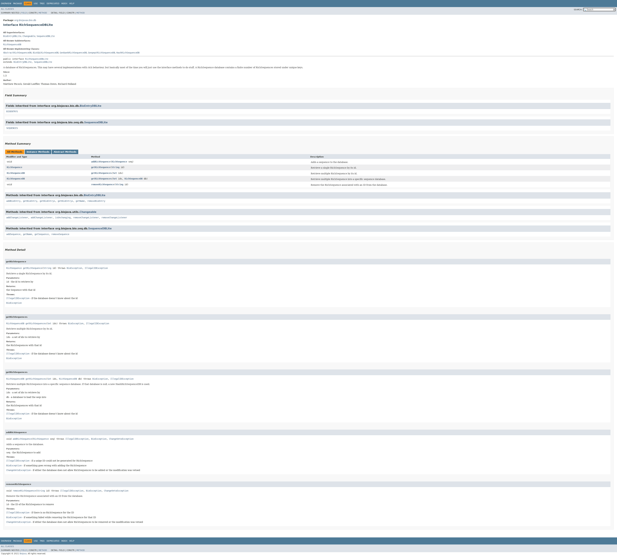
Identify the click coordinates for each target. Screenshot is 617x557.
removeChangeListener (86, 217)
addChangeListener (17, 217)
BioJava (23, 554)
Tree (42, 3)
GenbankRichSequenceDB (73, 52)
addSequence (13, 234)
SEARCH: (578, 10)
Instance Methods (38, 152)
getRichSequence (100, 167)
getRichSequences (101, 173)
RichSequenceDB (12, 44)
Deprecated (53, 3)
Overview (6, 3)
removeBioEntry (96, 201)
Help (71, 3)
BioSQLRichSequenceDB (45, 52)
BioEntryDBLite (12, 36)
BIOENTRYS (12, 111)
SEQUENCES (12, 128)
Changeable (28, 36)
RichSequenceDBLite (36, 59)
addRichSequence (100, 161)
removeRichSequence (102, 184)
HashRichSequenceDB (127, 52)
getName (80, 201)
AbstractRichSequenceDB (17, 52)
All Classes (7, 9)
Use (36, 3)
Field (24, 13)
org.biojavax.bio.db (25, 20)
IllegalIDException (96, 268)
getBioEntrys (47, 201)
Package (17, 3)
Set (115, 173)
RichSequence (119, 161)
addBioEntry (13, 201)
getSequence (42, 234)
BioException (74, 268)
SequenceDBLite (46, 36)
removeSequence (60, 234)
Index (64, 3)
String (115, 167)
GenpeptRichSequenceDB (101, 52)
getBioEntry (30, 201)
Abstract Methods (65, 152)
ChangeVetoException (121, 439)
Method (43, 13)
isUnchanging (63, 217)
